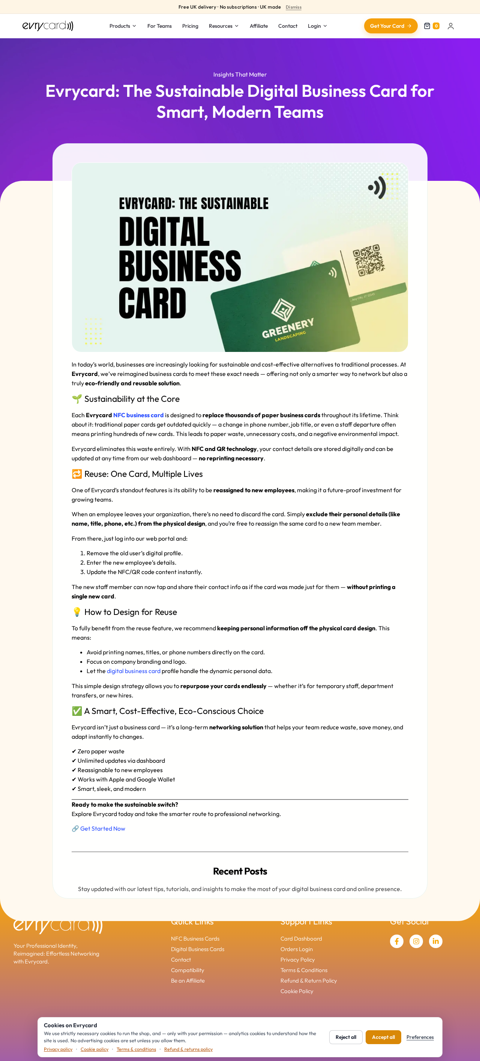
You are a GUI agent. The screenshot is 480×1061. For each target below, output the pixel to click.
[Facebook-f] (397, 941)
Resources (220, 26)
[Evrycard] (47, 26)
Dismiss (294, 7)
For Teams (159, 26)
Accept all (383, 1037)
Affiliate (259, 26)
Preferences (420, 1037)
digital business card (133, 671)
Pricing (190, 26)
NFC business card (138, 415)
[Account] (451, 26)
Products (120, 26)
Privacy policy (58, 1049)
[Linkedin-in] (435, 941)
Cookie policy (94, 1049)
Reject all (346, 1037)
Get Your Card (387, 26)
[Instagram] (416, 941)
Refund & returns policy (188, 1049)
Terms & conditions (136, 1049)
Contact (287, 26)
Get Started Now (102, 828)
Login (314, 26)
